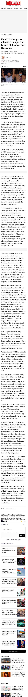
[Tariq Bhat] (3, 58)
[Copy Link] (8, 66)
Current (9, 34)
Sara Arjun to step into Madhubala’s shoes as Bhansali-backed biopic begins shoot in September (18, 676)
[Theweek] (13, 3)
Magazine (3, 34)
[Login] (23, 4)
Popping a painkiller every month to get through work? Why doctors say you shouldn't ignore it (17, 690)
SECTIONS (2, 4)
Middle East (10, 8)
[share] (2, 66)
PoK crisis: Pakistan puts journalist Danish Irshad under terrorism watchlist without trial (18, 661)
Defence (16, 8)
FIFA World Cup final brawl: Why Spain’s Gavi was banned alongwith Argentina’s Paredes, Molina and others (18, 670)
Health (21, 8)
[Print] (5, 66)
